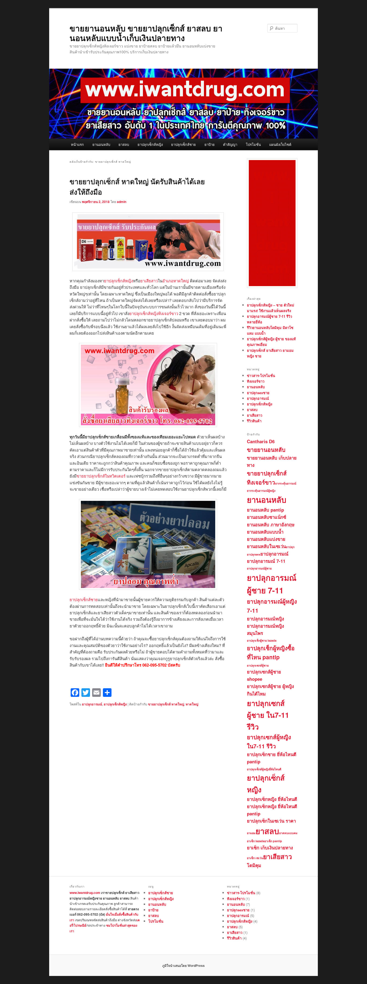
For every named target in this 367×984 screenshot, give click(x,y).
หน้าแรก (77, 144)
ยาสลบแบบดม (288, 833)
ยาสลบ (123, 144)
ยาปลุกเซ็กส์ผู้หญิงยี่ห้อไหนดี (264, 769)
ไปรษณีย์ (80, 925)
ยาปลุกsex (253, 554)
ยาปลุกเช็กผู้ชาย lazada (261, 640)
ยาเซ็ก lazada (255, 841)
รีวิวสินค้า (254, 420)
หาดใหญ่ (192, 704)
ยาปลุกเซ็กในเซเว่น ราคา (271, 820)
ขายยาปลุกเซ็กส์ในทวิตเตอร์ (101, 476)
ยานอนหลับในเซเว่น (266, 546)
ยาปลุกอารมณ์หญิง (265, 618)
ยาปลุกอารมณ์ (92, 704)
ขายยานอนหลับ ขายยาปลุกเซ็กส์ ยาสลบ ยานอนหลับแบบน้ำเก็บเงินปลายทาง (146, 32)
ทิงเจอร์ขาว (255, 381)
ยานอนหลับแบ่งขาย (266, 539)
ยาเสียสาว (149, 280)
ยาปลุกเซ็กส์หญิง (150, 144)
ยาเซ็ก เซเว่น (255, 858)
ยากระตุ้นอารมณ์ (285, 483)
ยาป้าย (209, 144)
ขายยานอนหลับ (266, 449)
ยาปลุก (290, 547)
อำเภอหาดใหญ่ (175, 280)
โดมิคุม (254, 865)
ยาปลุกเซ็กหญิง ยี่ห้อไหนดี (272, 799)
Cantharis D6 (261, 441)
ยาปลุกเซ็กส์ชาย (183, 144)
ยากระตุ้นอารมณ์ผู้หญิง (261, 491)
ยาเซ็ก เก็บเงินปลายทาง (270, 847)
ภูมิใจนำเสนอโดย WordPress (183, 965)
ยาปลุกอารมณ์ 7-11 (266, 561)
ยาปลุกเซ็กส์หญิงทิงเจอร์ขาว (153, 313)
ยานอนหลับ (101, 144)
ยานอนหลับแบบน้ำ (265, 531)
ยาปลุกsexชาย (258, 392)
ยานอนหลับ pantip (265, 509)
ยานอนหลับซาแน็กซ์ (266, 517)
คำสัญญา (230, 144)
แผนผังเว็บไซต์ (280, 144)
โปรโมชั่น (253, 144)
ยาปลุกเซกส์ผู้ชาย (258, 665)
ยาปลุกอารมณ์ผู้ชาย (259, 568)
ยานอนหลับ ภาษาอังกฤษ (270, 524)
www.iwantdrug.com (85, 892)
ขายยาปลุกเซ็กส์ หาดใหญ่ (166, 704)
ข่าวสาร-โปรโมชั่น (261, 375)
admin (121, 201)
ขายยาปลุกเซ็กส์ (267, 473)
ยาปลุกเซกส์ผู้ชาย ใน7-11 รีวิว (268, 715)
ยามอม (251, 833)
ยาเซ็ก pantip (273, 841)
